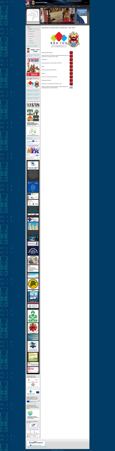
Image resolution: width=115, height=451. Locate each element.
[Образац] (71, 87)
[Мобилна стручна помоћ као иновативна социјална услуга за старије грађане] (33, 156)
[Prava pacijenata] (33, 337)
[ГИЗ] (33, 202)
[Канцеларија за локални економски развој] (33, 219)
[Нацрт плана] (71, 83)
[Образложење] (71, 59)
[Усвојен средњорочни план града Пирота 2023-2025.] (71, 62)
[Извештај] (71, 69)
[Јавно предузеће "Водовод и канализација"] (33, 275)
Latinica (85, 2)
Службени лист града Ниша (32, 45)
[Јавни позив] (71, 76)
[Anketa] (33, 432)
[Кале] (33, 346)
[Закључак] (71, 73)
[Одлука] (71, 52)
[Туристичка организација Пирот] (33, 260)
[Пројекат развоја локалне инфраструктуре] (33, 117)
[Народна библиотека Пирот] (33, 268)
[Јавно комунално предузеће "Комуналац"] (33, 283)
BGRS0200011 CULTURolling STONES (31, 139)
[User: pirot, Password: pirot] (33, 238)
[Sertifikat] (33, 328)
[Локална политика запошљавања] (33, 104)
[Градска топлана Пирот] (33, 296)
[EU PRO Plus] (33, 195)
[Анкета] (33, 356)
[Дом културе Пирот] (33, 250)
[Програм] (71, 80)
